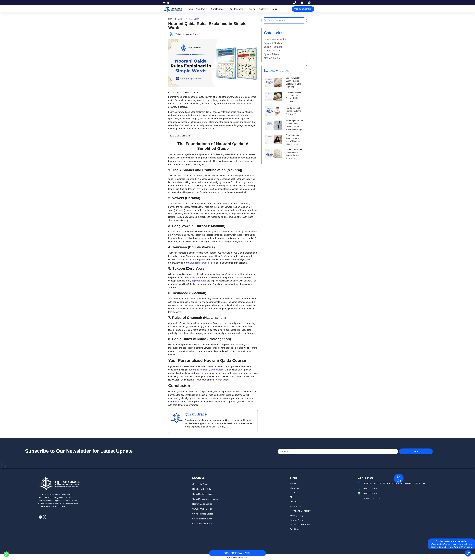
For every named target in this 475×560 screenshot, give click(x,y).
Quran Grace (196, 414)
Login (274, 9)
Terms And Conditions (300, 510)
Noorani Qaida (192, 19)
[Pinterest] (168, 3)
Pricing (252, 9)
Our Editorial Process (300, 524)
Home (190, 9)
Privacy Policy (296, 515)
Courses (294, 492)
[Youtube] (164, 3)
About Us (200, 9)
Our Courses (217, 9)
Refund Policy (296, 520)
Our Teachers (236, 9)
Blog (292, 497)
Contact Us (295, 506)
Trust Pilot (294, 529)
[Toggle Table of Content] (194, 136)
